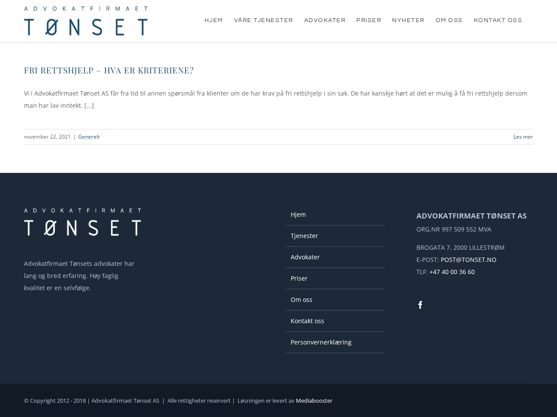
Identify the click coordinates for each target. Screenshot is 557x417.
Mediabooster (314, 400)
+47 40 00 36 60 (452, 272)
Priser (299, 278)
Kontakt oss (307, 321)
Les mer (523, 136)
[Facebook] (420, 305)
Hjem (298, 214)
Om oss (301, 299)
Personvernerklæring (321, 342)
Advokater (305, 257)
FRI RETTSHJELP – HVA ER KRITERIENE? (109, 70)
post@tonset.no (469, 259)
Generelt (89, 136)
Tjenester (304, 236)
